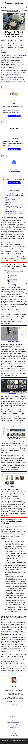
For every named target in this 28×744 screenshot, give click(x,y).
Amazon (21, 55)
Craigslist (9, 204)
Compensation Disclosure (14, 722)
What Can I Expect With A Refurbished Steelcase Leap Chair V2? (14, 207)
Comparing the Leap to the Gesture (14, 234)
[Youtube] (15, 705)
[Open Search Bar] (26, 7)
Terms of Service (14, 727)
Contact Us (14, 735)
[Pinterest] (17, 705)
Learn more (18, 11)
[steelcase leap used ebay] (14, 94)
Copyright (14, 726)
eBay (14, 103)
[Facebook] (11, 705)
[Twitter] (13, 705)
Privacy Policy (14, 724)
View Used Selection (13, 115)
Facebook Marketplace (14, 171)
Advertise (14, 733)
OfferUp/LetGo (10, 202)
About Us (14, 716)
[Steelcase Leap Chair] (14, 129)
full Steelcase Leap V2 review (15, 634)
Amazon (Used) (14, 138)
